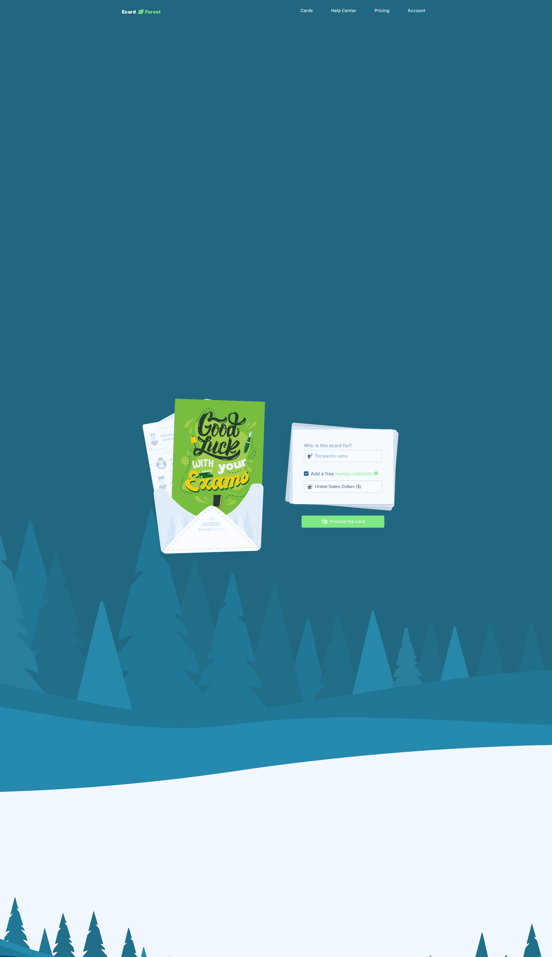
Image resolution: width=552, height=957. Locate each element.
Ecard (141, 12)
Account (416, 10)
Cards (306, 10)
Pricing (382, 10)
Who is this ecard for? (328, 445)
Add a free (322, 473)
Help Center (343, 10)
